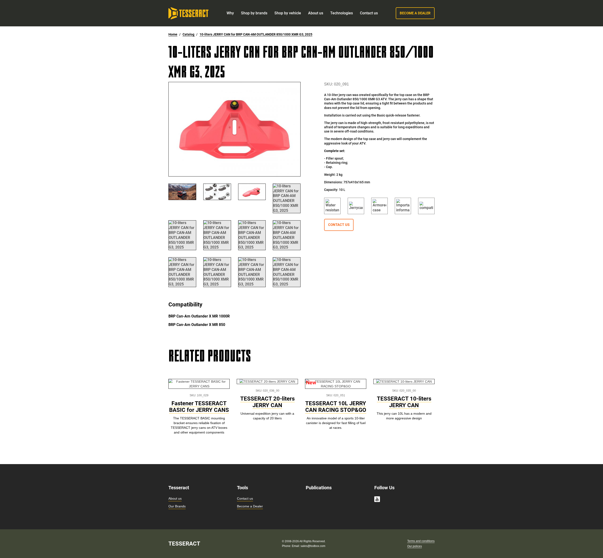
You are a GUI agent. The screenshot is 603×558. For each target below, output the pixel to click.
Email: (296, 546)
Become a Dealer (250, 506)
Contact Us (339, 225)
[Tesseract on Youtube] (377, 499)
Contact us (245, 498)
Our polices (414, 546)
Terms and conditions (421, 541)
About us (175, 498)
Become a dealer (415, 13)
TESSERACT (184, 543)
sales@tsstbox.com (313, 546)
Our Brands (177, 506)
